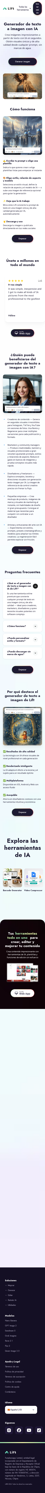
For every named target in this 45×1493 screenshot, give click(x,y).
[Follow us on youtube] (29, 1430)
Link (40, 280)
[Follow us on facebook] (19, 1430)
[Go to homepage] (8, 8)
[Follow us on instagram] (9, 1430)
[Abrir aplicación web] (22, 333)
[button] (22, 599)
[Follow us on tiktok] (39, 1430)
